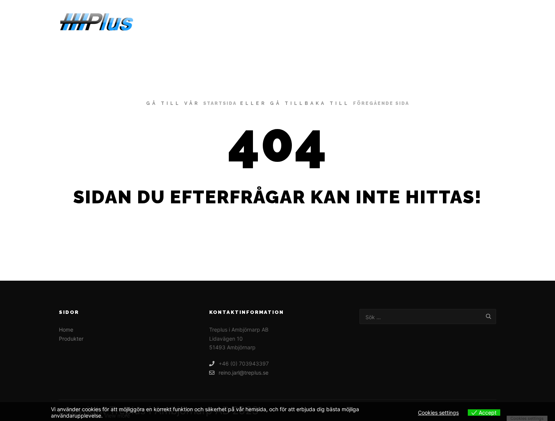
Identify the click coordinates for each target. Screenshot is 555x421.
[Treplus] (96, 22)
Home (66, 329)
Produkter (71, 338)
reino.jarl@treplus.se (243, 372)
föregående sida (381, 103)
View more (117, 415)
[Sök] (470, 22)
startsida (220, 103)
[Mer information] (484, 22)
